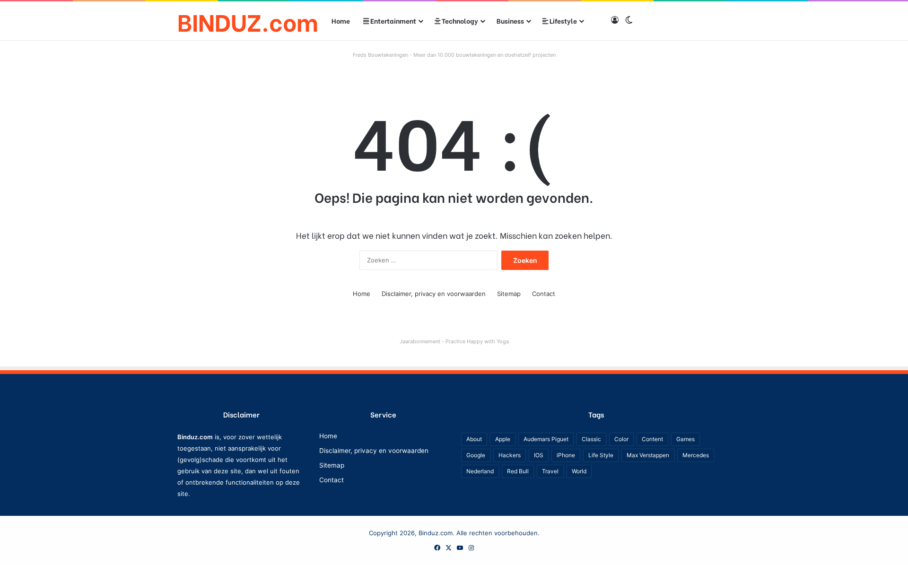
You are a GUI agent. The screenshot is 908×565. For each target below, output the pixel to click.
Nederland (480, 471)
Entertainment (392, 21)
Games (685, 439)
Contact (543, 293)
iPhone (566, 455)
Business (510, 21)
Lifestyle (562, 21)
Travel (550, 471)
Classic (591, 439)
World (579, 471)
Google (475, 455)
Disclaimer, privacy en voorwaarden (434, 293)
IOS (538, 455)
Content (652, 439)
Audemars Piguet (546, 439)
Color (621, 439)
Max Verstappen (648, 455)
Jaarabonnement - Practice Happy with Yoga (454, 341)
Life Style (600, 455)
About (474, 439)
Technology (459, 21)
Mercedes (695, 455)
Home (341, 21)
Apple (502, 439)
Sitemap (509, 293)
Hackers (509, 455)
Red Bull (518, 471)
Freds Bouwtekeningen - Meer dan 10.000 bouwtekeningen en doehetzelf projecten (454, 55)
